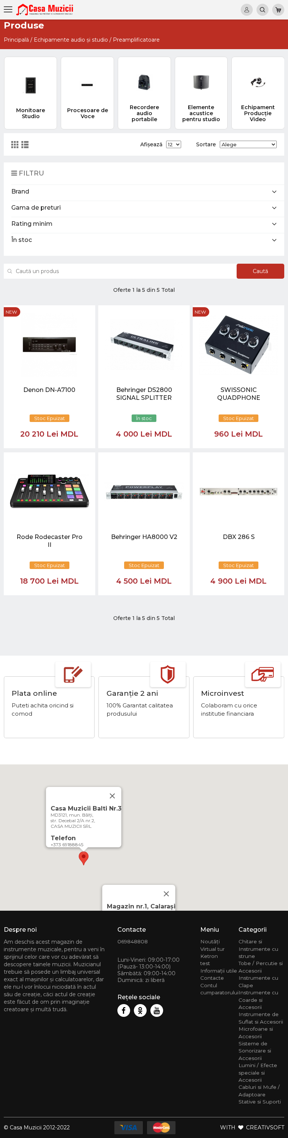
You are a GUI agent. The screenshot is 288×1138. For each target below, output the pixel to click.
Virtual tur (212, 949)
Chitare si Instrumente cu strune (258, 948)
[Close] (167, 894)
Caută (260, 271)
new (11, 312)
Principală (16, 39)
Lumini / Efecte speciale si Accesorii (257, 1072)
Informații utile (218, 971)
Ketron (209, 956)
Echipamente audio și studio (71, 39)
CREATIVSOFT (265, 1127)
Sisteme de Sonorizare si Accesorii (254, 1050)
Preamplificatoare (136, 39)
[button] (84, 858)
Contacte (212, 978)
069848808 (132, 941)
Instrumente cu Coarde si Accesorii (258, 999)
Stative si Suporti (259, 1102)
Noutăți (210, 941)
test (205, 963)
